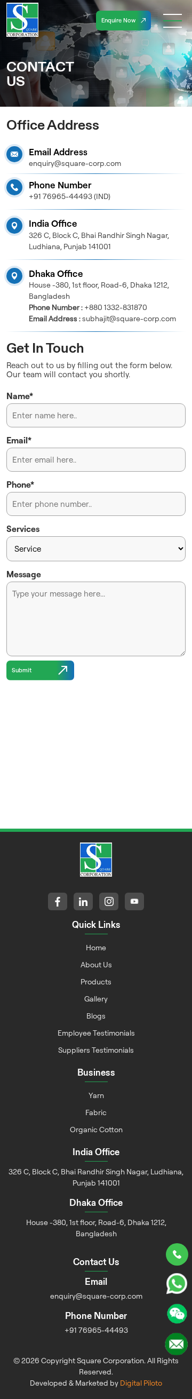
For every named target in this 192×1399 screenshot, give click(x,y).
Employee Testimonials (96, 1032)
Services (22, 528)
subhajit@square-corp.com (129, 318)
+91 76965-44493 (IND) (69, 196)
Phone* (20, 484)
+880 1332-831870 (115, 307)
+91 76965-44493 (96, 1329)
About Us (96, 964)
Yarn (96, 1095)
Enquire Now (118, 20)
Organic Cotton (96, 1129)
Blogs (96, 1015)
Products (96, 981)
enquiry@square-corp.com (75, 163)
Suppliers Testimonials (96, 1049)
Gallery (96, 998)
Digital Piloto (141, 1382)
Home (96, 947)
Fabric (96, 1112)
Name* (19, 396)
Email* (18, 440)
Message (23, 574)
